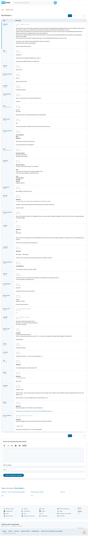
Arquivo (10, 531)
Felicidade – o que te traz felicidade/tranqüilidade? (13, 492)
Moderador (5, 248)
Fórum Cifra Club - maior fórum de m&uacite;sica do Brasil (5, 2)
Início (2, 9)
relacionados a (15, 488)
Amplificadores (9, 511)
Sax (42, 513)
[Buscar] (55, 2)
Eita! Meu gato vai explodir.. (37, 492)
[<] (80, 15)
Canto (7, 513)
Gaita (25, 513)
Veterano (5, 25)
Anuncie (16, 531)
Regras (4, 531)
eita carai (62, 492)
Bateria (61, 511)
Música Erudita (9, 516)
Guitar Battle (44, 516)
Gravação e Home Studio (65, 513)
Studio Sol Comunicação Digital (85, 532)
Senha (4, 469)
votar (19, 52)
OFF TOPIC (10, 9)
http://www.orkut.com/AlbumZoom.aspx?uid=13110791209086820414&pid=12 (34, 411)
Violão (43, 508)
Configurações (35, 531)
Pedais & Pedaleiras (64, 508)
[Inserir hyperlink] (16, 445)
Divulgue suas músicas (29, 516)
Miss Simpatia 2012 (7, 107)
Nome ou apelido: (7, 465)
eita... (2, 495)
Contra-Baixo (27, 511)
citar (17, 25)
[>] (84, 15)
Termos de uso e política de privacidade (51, 531)
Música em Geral (10, 508)
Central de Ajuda (25, 531)
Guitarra (25, 508)
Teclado (43, 511)
